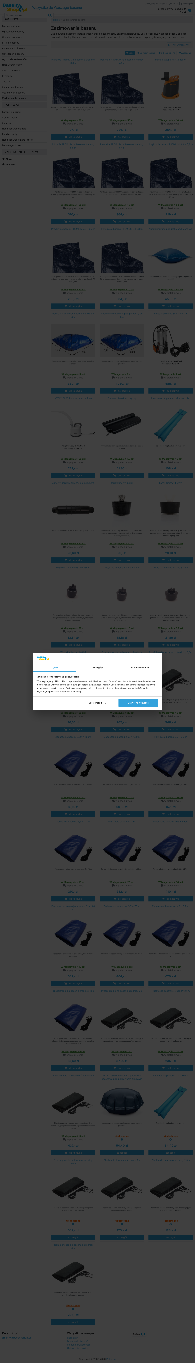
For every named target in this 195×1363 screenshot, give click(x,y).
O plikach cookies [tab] (140, 667)
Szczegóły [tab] (97, 667)
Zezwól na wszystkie (138, 703)
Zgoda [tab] (55, 667)
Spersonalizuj (95, 703)
